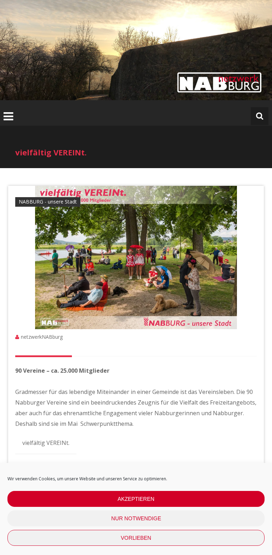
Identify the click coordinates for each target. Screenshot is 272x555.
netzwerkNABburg (42, 336)
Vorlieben (136, 538)
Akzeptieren (136, 499)
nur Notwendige (136, 518)
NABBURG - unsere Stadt (48, 201)
